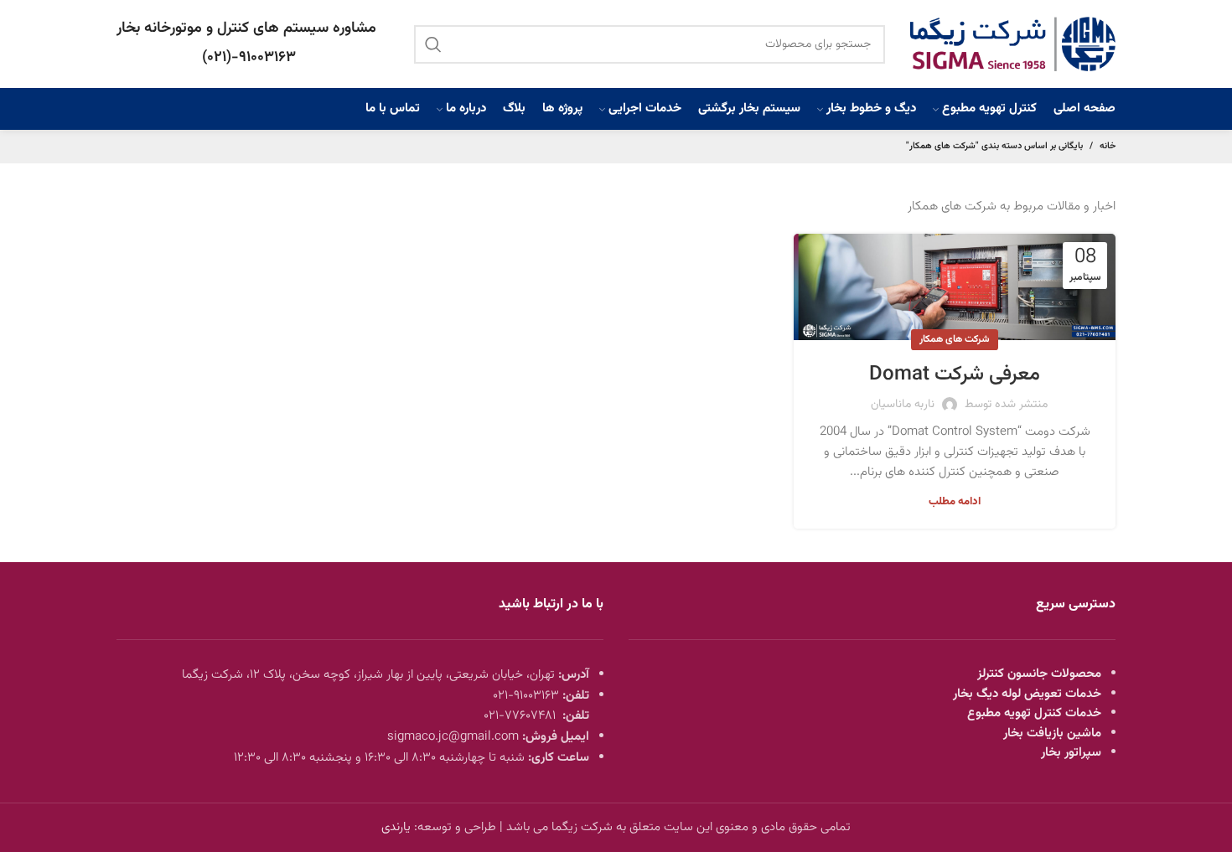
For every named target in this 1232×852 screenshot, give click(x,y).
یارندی (396, 827)
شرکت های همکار (954, 339)
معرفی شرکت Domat (954, 374)
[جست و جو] (433, 44)
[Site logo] (1013, 44)
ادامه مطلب (955, 502)
